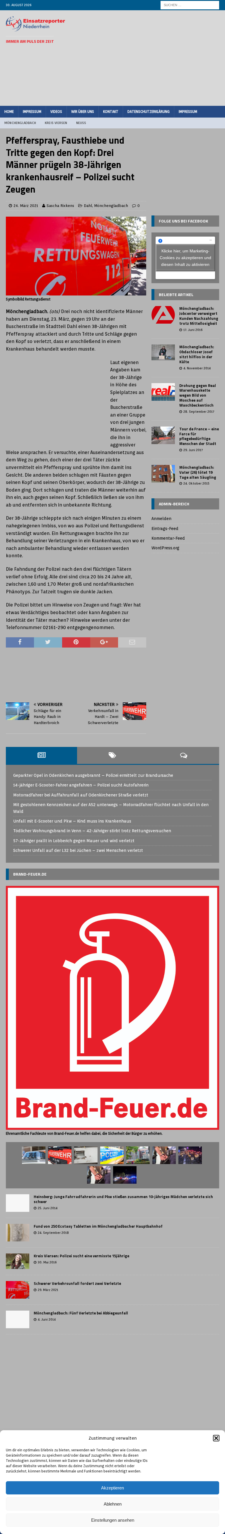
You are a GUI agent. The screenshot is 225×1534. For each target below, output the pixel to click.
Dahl (88, 205)
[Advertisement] (154, 57)
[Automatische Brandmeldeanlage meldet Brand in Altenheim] (138, 1155)
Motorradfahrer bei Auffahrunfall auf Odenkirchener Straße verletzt (80, 795)
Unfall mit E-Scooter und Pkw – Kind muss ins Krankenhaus (72, 821)
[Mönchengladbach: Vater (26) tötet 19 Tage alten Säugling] (163, 474)
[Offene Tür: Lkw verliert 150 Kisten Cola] (190, 1155)
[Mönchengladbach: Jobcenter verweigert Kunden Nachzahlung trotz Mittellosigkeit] (163, 315)
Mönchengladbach (20, 123)
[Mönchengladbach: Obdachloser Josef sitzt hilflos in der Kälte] (163, 352)
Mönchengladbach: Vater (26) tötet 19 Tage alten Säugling (197, 472)
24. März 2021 (25, 205)
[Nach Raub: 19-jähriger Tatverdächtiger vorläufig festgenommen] (164, 1155)
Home (9, 111)
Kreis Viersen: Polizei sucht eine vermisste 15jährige (81, 1256)
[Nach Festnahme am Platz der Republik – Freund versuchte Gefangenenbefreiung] (112, 1155)
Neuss (81, 123)
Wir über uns (82, 111)
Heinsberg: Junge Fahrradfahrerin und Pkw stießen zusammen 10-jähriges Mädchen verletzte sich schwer (123, 1199)
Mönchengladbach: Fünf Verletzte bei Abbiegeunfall (81, 1313)
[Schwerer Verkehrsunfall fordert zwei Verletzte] (17, 1290)
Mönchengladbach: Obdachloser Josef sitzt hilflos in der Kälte (196, 354)
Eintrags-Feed (164, 528)
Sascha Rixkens (60, 205)
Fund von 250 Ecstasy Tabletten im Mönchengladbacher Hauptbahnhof (98, 1226)
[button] (216, 1438)
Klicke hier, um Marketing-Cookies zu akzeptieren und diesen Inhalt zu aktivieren (185, 258)
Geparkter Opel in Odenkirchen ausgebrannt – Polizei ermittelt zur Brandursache (93, 775)
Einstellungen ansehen (112, 1520)
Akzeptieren (112, 1487)
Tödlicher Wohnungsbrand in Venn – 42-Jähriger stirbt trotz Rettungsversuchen (92, 830)
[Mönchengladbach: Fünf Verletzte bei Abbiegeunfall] (17, 1319)
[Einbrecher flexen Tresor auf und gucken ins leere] (86, 1155)
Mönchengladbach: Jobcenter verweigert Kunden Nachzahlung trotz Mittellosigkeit (198, 315)
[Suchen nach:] (190, 4)
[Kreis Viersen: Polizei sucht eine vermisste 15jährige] (17, 1261)
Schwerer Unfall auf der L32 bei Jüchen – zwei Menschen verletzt (78, 850)
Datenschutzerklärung (148, 111)
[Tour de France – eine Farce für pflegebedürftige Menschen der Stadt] (163, 435)
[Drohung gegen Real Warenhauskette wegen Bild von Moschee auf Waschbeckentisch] (163, 392)
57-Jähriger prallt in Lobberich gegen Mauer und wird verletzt (73, 840)
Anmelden (161, 518)
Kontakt (110, 111)
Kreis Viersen (56, 123)
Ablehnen (113, 1503)
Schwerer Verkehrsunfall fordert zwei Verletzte (77, 1283)
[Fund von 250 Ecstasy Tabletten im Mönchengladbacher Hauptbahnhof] (17, 1232)
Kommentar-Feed (168, 538)
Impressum (32, 111)
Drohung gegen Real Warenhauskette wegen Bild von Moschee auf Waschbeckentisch (197, 395)
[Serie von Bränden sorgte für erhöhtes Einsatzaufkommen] (125, 1175)
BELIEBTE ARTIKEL (176, 294)
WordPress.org (165, 548)
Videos (56, 111)
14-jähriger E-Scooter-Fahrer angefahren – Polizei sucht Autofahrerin (81, 785)
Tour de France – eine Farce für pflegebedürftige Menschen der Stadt (199, 436)
